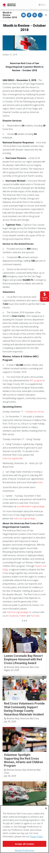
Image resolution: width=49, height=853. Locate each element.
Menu (43, 4)
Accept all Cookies (24, 843)
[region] (24, 829)
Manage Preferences (24, 850)
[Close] (46, 808)
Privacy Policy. (36, 836)
